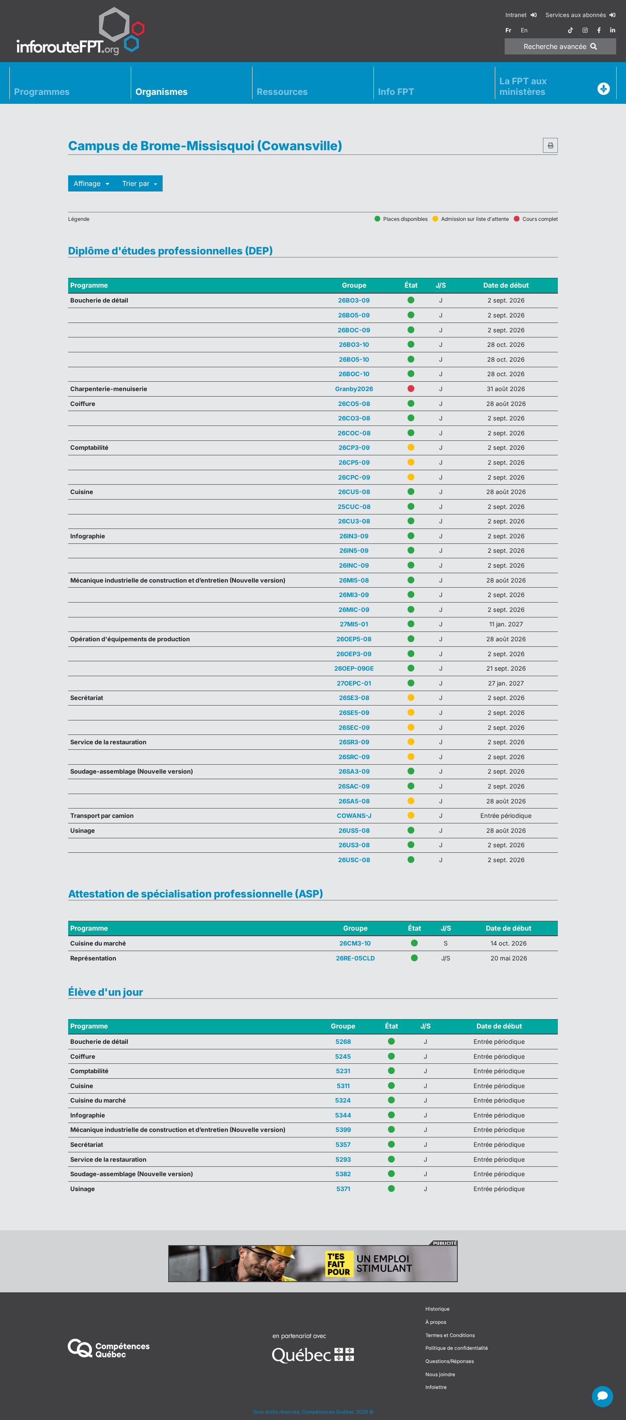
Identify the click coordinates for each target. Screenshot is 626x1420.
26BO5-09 (354, 315)
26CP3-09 (354, 447)
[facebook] (599, 30)
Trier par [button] (137, 183)
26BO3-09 (354, 300)
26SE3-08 (354, 697)
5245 (343, 1056)
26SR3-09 (354, 742)
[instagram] (585, 30)
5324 (343, 1100)
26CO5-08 (354, 403)
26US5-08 (354, 830)
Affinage (88, 183)
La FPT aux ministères (523, 86)
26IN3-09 (353, 536)
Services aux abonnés (577, 14)
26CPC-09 (354, 477)
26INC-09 (354, 565)
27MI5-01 (354, 624)
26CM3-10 (355, 943)
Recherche (555, 46)
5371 (343, 1188)
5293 (343, 1159)
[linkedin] (612, 30)
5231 (343, 1070)
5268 (343, 1041)
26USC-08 (354, 859)
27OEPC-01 (354, 683)
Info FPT (396, 91)
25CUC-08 (354, 506)
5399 (343, 1129)
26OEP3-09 (353, 653)
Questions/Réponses (449, 1326)
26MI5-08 (354, 580)
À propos (435, 1286)
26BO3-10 (354, 344)
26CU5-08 (354, 491)
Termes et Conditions (450, 1300)
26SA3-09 (354, 771)
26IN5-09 (353, 550)
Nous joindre (440, 1339)
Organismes (161, 91)
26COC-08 (354, 433)
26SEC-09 (354, 727)
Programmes (42, 91)
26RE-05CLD (355, 958)
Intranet (516, 14)
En (524, 30)
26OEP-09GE (354, 668)
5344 (343, 1115)
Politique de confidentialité (456, 1313)
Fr (508, 30)
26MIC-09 (354, 609)
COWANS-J (354, 815)
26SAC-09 (354, 786)
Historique (437, 1274)
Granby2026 (354, 388)
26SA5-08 (354, 801)
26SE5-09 (354, 712)
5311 (343, 1085)
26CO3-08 (354, 418)
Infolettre (436, 1352)
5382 (343, 1173)
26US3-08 (354, 845)
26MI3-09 (354, 594)
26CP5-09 (354, 462)
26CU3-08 (354, 521)
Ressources (282, 91)
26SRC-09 (354, 756)
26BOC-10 (354, 373)
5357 (343, 1144)
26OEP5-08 (353, 639)
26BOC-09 (354, 330)
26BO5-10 (354, 359)
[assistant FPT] (602, 1396)
